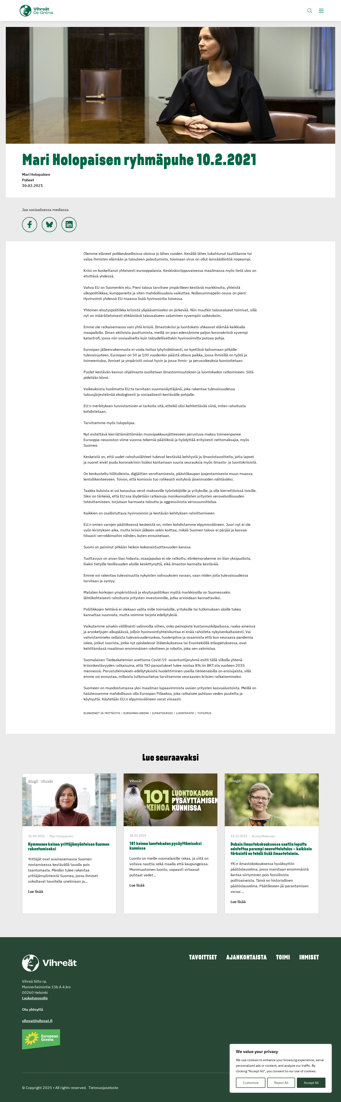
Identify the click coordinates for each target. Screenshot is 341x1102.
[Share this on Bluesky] (49, 224)
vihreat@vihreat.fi (37, 1020)
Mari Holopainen (36, 174)
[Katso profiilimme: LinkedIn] (69, 224)
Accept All (311, 1083)
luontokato (185, 713)
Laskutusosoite (35, 998)
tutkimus (204, 713)
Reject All (281, 1083)
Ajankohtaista (246, 958)
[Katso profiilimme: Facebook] (29, 224)
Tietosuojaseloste (103, 1087)
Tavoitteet (203, 958)
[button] (309, 10)
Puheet (28, 180)
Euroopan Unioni (136, 713)
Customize (251, 1083)
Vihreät (47, 10)
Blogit (33, 781)
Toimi (283, 958)
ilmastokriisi (162, 713)
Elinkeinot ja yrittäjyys (102, 713)
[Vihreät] (49, 962)
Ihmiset (309, 958)
